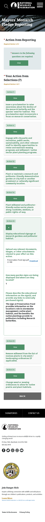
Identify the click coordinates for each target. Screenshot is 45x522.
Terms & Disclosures (9, 512)
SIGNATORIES (11, 413)
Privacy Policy (25, 512)
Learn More (7, 498)
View (19, 63)
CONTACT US (33, 413)
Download (34, 261)
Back (23, 396)
